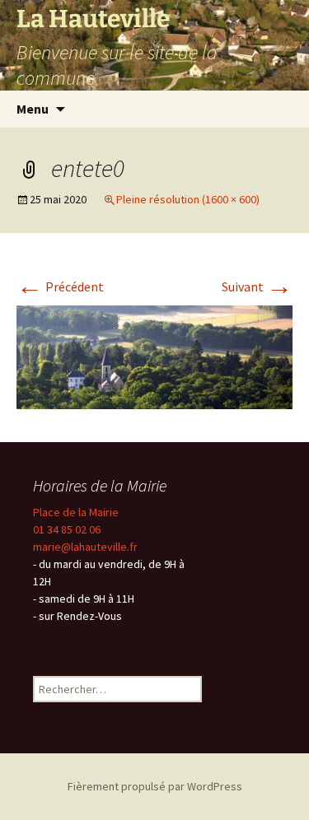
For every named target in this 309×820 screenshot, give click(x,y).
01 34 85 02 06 (67, 529)
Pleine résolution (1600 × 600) (188, 199)
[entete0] (154, 355)
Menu (32, 108)
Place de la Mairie (76, 512)
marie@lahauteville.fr (85, 546)
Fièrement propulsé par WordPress (155, 786)
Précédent (60, 286)
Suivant (257, 286)
